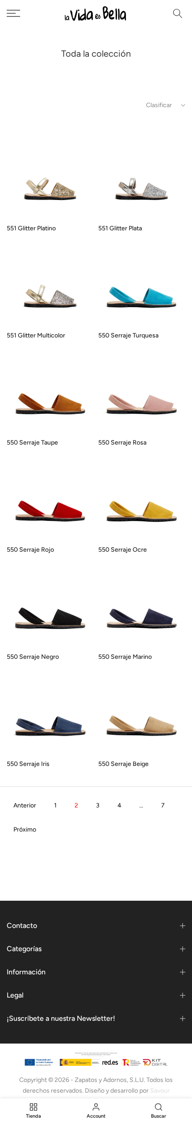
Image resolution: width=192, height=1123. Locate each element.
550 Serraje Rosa (122, 442)
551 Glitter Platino (31, 228)
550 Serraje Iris (28, 764)
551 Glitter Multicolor (36, 335)
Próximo (24, 829)
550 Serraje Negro (33, 657)
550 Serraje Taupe (32, 442)
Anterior (24, 805)
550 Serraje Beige (123, 764)
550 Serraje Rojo (30, 549)
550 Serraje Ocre (122, 549)
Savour (160, 1090)
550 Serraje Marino (125, 657)
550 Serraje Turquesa (128, 335)
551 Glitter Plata (120, 228)
